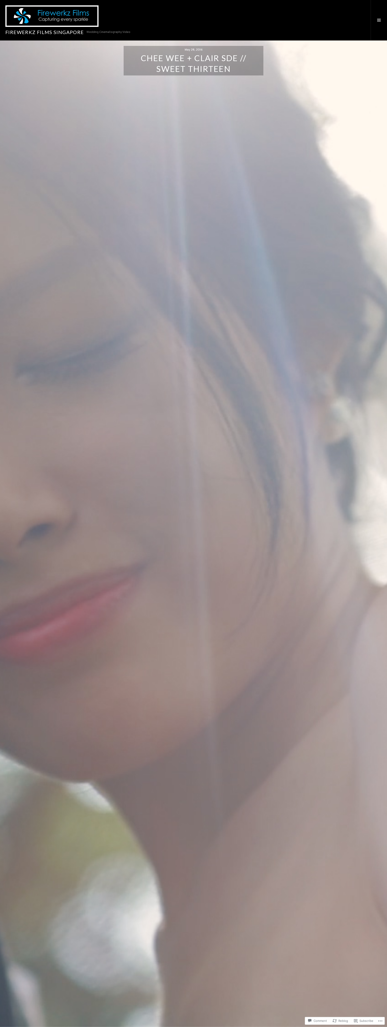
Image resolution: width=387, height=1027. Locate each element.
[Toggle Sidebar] (379, 20)
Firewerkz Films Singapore (44, 32)
